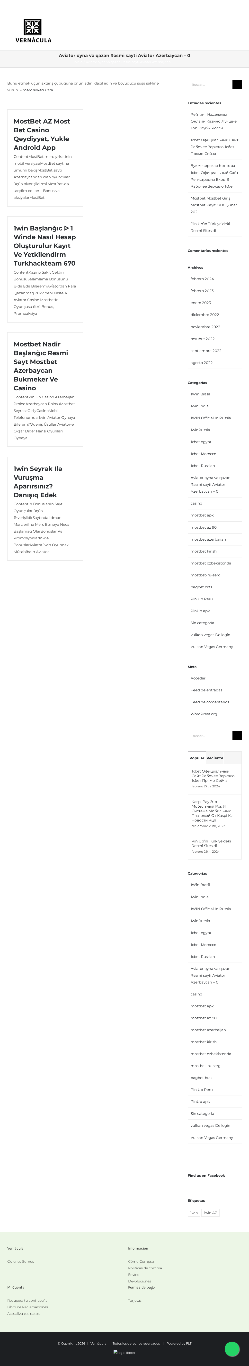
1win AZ (210, 1213)
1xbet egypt (201, 441)
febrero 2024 (202, 279)
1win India (200, 406)
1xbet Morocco (203, 453)
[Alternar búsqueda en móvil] (231, 23)
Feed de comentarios (210, 702)
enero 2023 (201, 302)
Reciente (214, 758)
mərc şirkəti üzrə (38, 90)
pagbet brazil (202, 587)
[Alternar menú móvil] (240, 23)
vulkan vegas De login (210, 634)
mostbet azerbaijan (208, 539)
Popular (196, 758)
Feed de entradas (206, 690)
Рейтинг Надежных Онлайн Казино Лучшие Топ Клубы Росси (214, 121)
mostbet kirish (204, 551)
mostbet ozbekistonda (211, 563)
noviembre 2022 (205, 327)
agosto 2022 (202, 362)
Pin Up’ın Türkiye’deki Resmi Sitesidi (211, 843)
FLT (188, 1343)
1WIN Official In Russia (211, 418)
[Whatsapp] (129, 1307)
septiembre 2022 (206, 350)
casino (196, 503)
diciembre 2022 (205, 314)
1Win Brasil (200, 394)
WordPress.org (204, 714)
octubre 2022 (203, 338)
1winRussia (200, 430)
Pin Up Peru (202, 599)
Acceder (198, 678)
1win (194, 1213)
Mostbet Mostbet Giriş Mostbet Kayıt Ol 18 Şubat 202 (214, 205)
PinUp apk (200, 611)
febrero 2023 (202, 290)
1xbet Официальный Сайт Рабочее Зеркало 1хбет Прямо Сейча (214, 147)
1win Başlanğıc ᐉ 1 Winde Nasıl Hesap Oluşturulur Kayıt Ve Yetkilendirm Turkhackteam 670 (45, 245)
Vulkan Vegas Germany (212, 646)
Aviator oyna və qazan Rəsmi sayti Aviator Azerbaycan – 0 (211, 484)
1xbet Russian (203, 465)
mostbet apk (202, 515)
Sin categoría (202, 623)
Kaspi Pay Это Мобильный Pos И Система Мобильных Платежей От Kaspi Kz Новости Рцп (212, 810)
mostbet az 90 (204, 527)
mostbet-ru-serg (206, 575)
